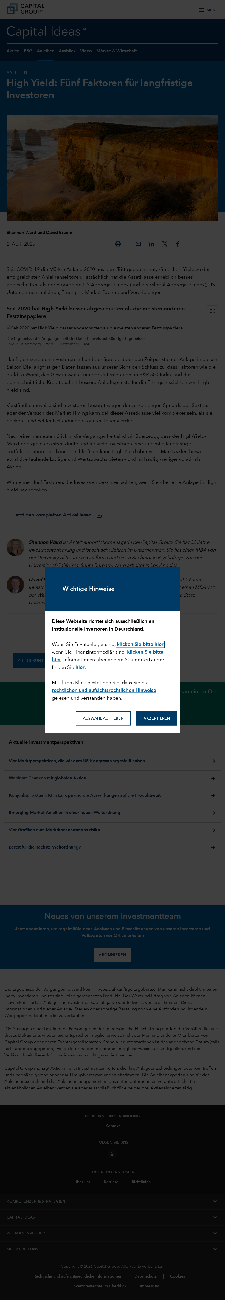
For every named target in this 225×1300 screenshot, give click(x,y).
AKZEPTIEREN (157, 718)
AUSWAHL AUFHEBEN (103, 718)
